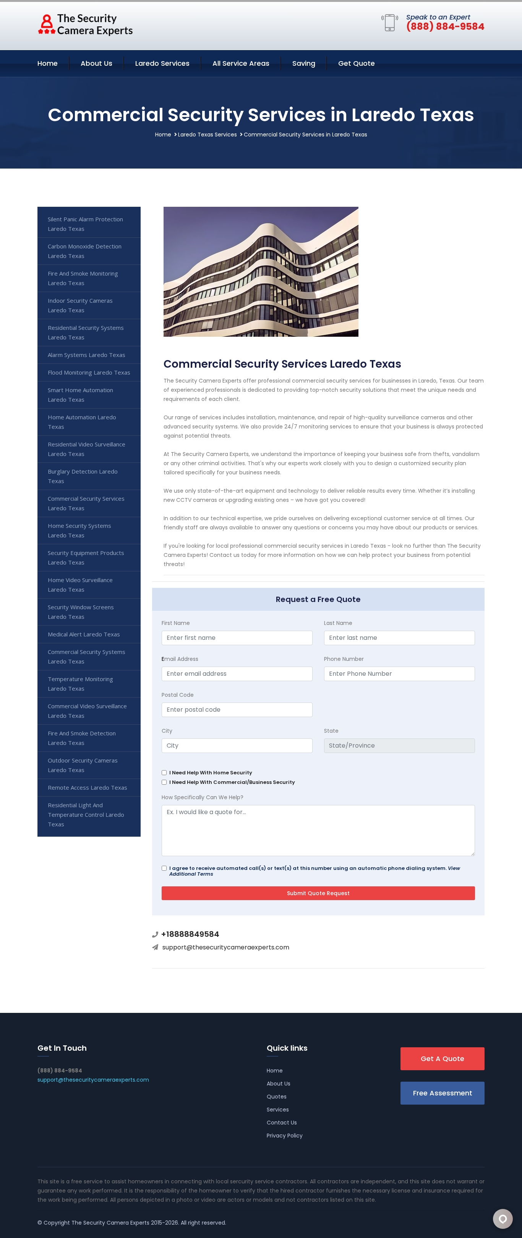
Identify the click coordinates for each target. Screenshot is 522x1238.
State (331, 731)
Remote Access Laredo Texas (87, 787)
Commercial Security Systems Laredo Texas (86, 656)
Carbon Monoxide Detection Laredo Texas (85, 251)
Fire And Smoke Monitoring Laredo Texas (83, 278)
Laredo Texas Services (207, 134)
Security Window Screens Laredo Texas (81, 611)
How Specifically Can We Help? (202, 797)
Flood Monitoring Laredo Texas (89, 372)
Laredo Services (162, 63)
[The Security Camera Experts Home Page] (85, 24)
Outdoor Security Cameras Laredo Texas (83, 765)
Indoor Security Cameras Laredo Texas (80, 305)
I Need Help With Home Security (210, 773)
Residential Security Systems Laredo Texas (86, 332)
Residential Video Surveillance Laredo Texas (86, 449)
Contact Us (282, 1122)
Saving (303, 63)
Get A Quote (442, 1058)
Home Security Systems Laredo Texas (79, 530)
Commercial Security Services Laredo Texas (86, 503)
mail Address (180, 659)
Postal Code (178, 695)
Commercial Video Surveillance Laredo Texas (87, 710)
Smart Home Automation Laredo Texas (80, 394)
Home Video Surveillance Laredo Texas (80, 584)
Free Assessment (442, 1093)
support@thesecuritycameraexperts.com (225, 947)
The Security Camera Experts (110, 1223)
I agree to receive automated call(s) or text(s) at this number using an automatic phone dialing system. (314, 871)
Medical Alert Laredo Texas (84, 634)
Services (278, 1109)
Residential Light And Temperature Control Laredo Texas (86, 814)
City (167, 731)
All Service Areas (240, 63)
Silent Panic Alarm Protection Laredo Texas (85, 223)
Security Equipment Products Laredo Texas (86, 557)
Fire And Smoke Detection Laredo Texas (82, 737)
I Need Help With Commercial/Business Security (232, 782)
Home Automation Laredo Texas (82, 421)
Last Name (338, 623)
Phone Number (344, 659)
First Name (176, 623)
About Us (96, 63)
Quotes (277, 1096)
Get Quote (356, 63)
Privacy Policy (285, 1135)
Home (47, 63)
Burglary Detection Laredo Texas (83, 476)
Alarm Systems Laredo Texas (86, 355)
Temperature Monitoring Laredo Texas (80, 683)
